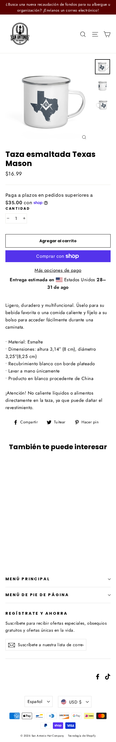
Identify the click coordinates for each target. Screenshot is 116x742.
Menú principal (27, 579)
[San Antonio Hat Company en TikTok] (108, 676)
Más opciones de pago (58, 270)
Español (35, 701)
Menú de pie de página (37, 594)
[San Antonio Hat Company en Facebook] (98, 676)
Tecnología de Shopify (81, 736)
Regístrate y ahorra (36, 613)
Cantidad (17, 208)
